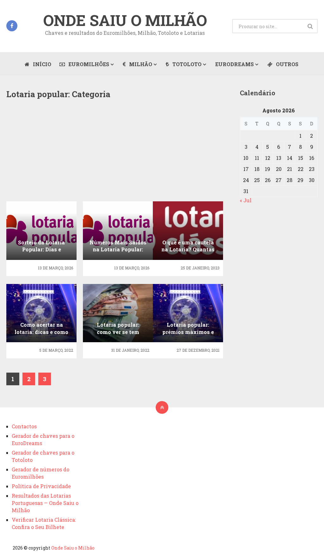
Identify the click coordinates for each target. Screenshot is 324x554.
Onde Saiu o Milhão (125, 20)
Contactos (24, 426)
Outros (286, 64)
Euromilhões (88, 64)
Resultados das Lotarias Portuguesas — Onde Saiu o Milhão (45, 502)
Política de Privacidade (41, 486)
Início (41, 64)
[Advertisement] (117, 154)
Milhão (140, 64)
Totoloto (186, 64)
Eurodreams (234, 64)
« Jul (246, 200)
